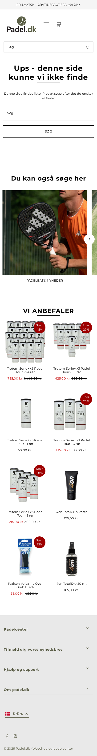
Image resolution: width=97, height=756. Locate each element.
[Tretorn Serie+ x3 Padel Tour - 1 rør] (25, 413)
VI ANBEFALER (48, 310)
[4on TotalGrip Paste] (71, 485)
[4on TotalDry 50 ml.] (71, 556)
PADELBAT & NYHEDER (45, 280)
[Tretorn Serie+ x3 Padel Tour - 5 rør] (25, 485)
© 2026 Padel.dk (17, 748)
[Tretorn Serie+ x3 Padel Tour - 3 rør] (71, 413)
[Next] (89, 239)
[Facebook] (7, 736)
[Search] (87, 47)
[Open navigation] (46, 24)
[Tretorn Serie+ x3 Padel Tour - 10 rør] (71, 341)
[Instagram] (15, 736)
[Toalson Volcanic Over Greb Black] (25, 556)
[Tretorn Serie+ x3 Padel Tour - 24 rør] (25, 341)
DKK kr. (18, 714)
